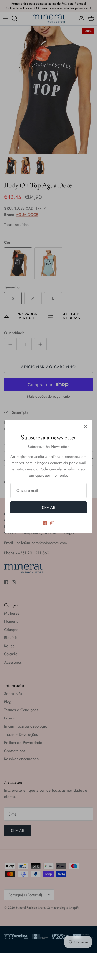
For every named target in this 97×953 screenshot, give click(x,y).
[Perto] (85, 426)
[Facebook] (45, 523)
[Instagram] (52, 523)
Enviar (48, 507)
